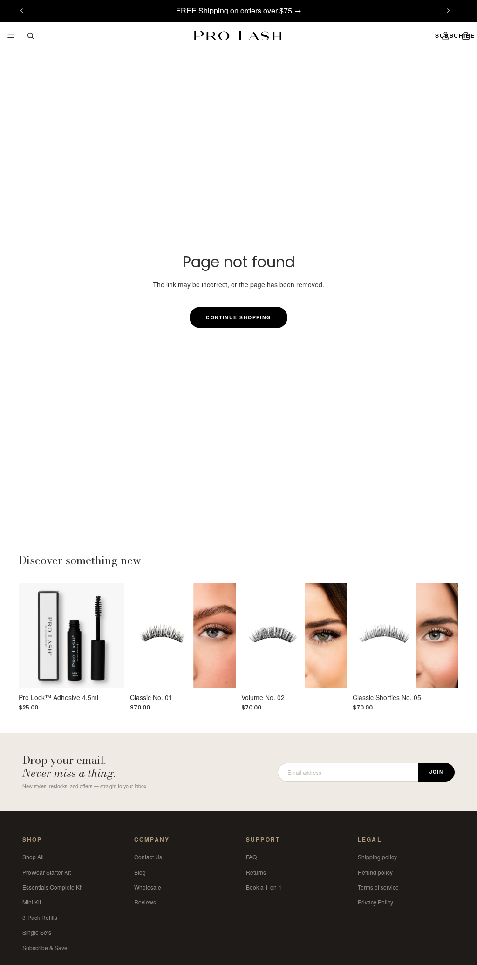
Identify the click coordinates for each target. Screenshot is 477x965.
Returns (256, 872)
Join (436, 772)
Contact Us (148, 857)
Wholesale (147, 887)
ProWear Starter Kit (46, 872)
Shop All (33, 857)
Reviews (145, 902)
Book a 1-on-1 (264, 887)
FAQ (251, 857)
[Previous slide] (22, 10)
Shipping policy (377, 857)
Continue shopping (238, 317)
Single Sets (36, 932)
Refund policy (375, 872)
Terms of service (378, 887)
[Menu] (10, 36)
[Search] (30, 36)
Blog (140, 872)
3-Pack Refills (39, 917)
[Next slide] (448, 10)
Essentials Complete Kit (52, 887)
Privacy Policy (375, 902)
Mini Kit (31, 902)
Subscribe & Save (45, 947)
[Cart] (466, 36)
